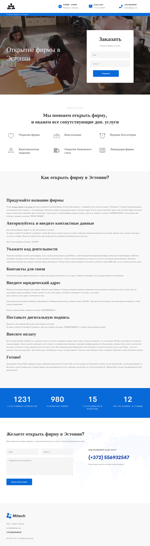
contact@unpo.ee (13, 528)
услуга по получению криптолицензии (112, 259)
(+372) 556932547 (108, 458)
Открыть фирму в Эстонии (17, 14)
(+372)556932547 (14, 532)
